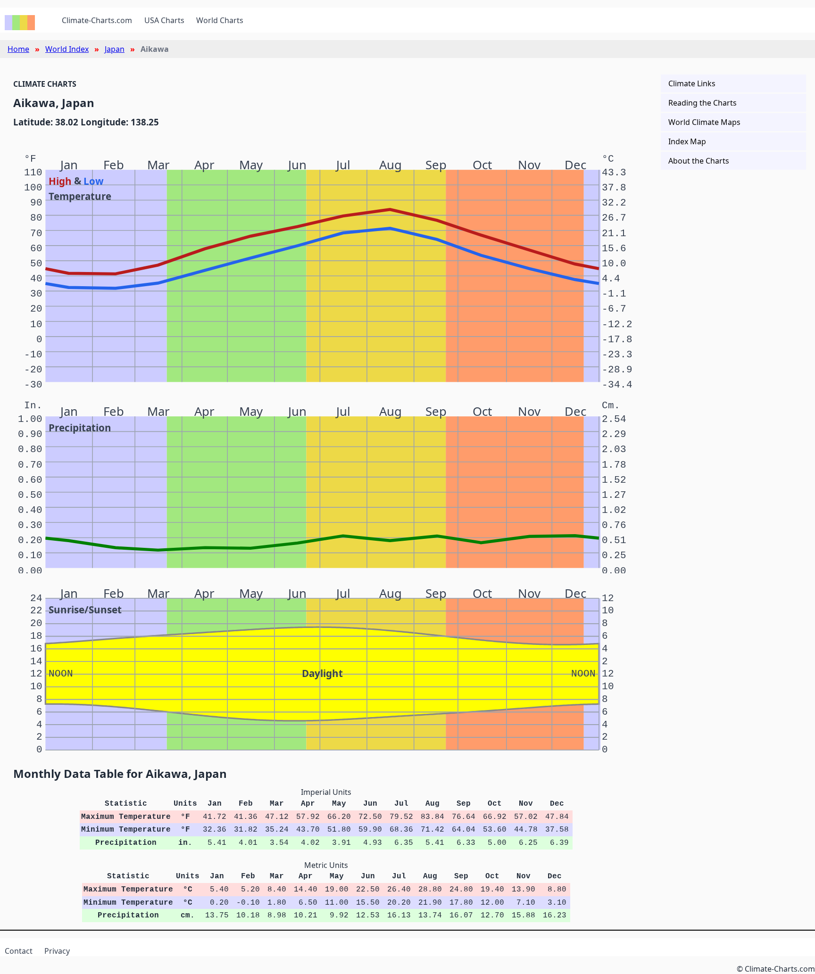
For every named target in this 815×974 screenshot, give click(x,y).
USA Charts (164, 20)
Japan (115, 49)
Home (18, 49)
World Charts (219, 20)
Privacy (57, 951)
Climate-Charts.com (97, 20)
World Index (67, 49)
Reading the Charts (702, 103)
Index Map (687, 141)
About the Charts (698, 161)
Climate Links (691, 83)
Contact (19, 951)
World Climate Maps (704, 122)
